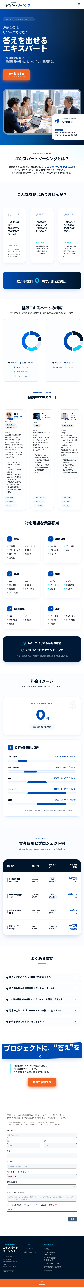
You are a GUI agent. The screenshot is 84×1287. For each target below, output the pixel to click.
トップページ (28, 1249)
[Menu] (79, 4)
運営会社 (47, 1249)
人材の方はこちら (30, 1252)
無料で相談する (42, 1082)
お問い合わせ (48, 1270)
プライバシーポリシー (51, 1263)
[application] (31, 341)
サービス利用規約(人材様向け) (50, 1259)
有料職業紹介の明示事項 (52, 1267)
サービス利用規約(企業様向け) (50, 1253)
